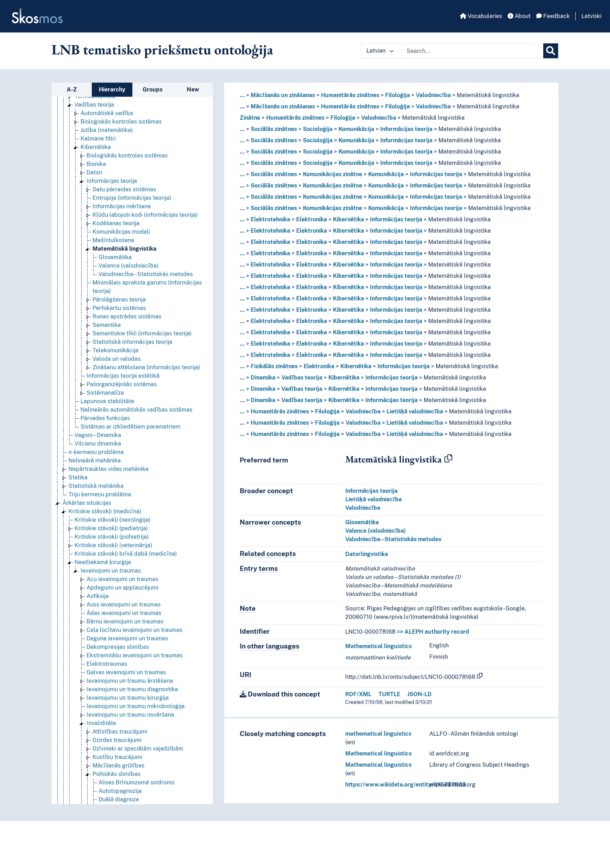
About (522, 16)
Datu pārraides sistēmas (124, 189)
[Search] (550, 51)
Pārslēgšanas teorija (119, 299)
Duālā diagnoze (118, 799)
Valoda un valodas (116, 358)
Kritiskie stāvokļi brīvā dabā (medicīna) (125, 553)
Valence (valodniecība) (128, 265)
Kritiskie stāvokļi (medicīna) (104, 511)
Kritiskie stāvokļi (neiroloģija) (112, 519)
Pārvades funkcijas (105, 418)
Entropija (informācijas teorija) (131, 198)
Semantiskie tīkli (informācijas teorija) (142, 333)
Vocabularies (484, 16)
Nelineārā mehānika (94, 460)
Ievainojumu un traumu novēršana (130, 714)
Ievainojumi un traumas (110, 570)
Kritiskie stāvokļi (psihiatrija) (111, 536)
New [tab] (193, 89)
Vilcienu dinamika (97, 443)
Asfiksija (97, 596)
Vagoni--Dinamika (97, 435)
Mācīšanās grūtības (118, 765)
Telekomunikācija (115, 350)
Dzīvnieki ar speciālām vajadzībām (137, 748)
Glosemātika (115, 257)
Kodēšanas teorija (115, 223)
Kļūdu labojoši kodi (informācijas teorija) (145, 214)
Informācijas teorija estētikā (123, 375)
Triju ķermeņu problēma (99, 494)
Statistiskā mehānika (96, 486)
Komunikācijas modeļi (121, 231)
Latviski (591, 16)
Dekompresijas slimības (117, 647)
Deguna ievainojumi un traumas (127, 638)
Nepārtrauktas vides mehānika (108, 469)
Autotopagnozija (120, 791)
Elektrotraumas (106, 663)
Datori (94, 172)
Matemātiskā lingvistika (124, 248)
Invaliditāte (101, 723)
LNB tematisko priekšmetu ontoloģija (162, 49)
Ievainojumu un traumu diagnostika (132, 689)
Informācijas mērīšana (121, 206)
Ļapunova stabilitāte (107, 401)
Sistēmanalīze (105, 392)
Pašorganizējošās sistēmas (121, 384)
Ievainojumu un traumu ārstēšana (129, 680)
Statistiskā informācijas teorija (132, 342)
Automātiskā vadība (106, 113)
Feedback (556, 16)
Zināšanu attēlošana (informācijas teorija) (146, 367)
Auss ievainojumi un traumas (123, 604)
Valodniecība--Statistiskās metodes (145, 274)
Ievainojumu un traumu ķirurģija (127, 697)
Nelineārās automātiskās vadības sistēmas (136, 409)
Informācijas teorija (111, 181)
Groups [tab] (152, 89)
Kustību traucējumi (117, 757)
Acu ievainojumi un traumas (122, 579)
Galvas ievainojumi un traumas (126, 672)
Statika (78, 477)
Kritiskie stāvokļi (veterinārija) (113, 545)
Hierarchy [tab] (112, 89)
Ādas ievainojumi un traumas (123, 613)
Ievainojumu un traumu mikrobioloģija (135, 706)
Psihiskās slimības (116, 774)
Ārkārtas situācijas (86, 503)
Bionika (96, 164)
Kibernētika (95, 147)
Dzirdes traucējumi (117, 740)
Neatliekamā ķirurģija (102, 562)
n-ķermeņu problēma (96, 452)
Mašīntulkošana (113, 240)
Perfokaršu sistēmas (119, 308)
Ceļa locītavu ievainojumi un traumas (134, 630)
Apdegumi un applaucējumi (122, 587)
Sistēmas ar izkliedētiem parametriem (130, 426)
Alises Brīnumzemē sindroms (136, 782)
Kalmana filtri (98, 138)
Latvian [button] (376, 50)
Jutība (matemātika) (106, 130)
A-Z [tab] (72, 89)
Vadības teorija (94, 104)
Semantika (106, 325)
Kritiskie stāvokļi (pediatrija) (111, 528)
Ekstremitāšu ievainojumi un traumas (134, 655)
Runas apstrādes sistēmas (126, 316)
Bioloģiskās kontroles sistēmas (121, 121)
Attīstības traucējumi (119, 731)
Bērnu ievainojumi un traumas (124, 621)
